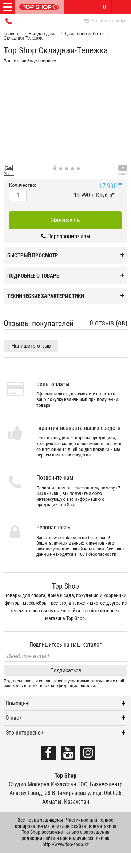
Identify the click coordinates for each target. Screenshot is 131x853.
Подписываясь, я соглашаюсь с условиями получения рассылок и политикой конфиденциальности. (64, 683)
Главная (12, 34)
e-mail (118, 681)
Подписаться (65, 670)
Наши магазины (108, 21)
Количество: (22, 185)
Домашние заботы (84, 34)
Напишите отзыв (31, 346)
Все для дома (43, 34)
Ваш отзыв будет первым (30, 60)
